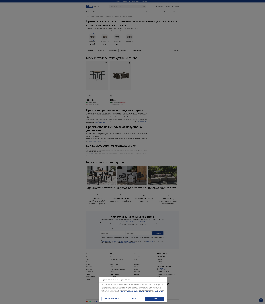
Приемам (154, 298)
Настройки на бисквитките (111, 298)
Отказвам (134, 298)
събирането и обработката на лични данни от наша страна (135, 291)
